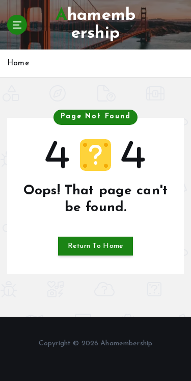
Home (18, 63)
